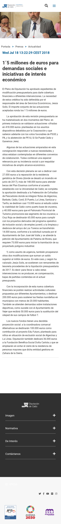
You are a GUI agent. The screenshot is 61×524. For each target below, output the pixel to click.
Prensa (19, 46)
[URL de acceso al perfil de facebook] (43, 493)
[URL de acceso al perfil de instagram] (56, 493)
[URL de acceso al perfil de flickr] (52, 493)
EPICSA (13, 484)
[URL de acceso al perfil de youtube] (47, 493)
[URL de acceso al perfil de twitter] (40, 493)
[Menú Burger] (54, 6)
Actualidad (34, 46)
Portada (5, 46)
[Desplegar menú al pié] (54, 415)
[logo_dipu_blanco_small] (30, 405)
